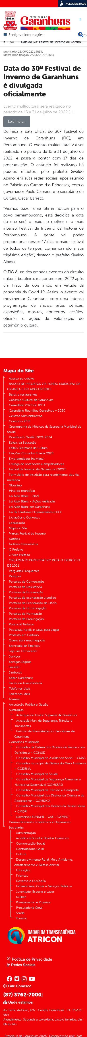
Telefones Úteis (19, 688)
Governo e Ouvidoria (31, 881)
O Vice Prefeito (19, 555)
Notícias (15, 42)
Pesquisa (15, 576)
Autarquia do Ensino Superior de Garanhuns (46, 715)
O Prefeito (16, 549)
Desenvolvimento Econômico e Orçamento (39, 822)
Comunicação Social (30, 843)
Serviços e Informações (26, 35)
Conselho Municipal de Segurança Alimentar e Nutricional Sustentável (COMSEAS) (47, 782)
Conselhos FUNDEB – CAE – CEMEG (42, 817)
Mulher (21, 897)
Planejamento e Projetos (33, 902)
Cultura (21, 854)
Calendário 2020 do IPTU (27, 405)
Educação (23, 870)
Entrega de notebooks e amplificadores (36, 464)
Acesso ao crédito (21, 378)
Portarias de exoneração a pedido (32, 597)
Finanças (22, 875)
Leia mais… (16, 122)
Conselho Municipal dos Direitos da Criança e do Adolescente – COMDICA (49, 798)
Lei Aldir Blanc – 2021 (24, 496)
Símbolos (15, 672)
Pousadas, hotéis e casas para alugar (34, 629)
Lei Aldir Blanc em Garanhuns (29, 506)
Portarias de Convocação (26, 581)
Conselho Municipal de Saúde (37, 774)
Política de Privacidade (31, 959)
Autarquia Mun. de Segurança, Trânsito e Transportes (43, 723)
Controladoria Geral (30, 849)
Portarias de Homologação (28, 608)
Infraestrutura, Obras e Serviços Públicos (44, 886)
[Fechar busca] (80, 34)
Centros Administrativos (25, 416)
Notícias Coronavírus (23, 544)
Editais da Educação (22, 442)
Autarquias (16, 710)
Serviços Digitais (20, 661)
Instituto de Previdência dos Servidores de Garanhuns (44, 734)
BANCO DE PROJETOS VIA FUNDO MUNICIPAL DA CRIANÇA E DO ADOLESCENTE (44, 386)
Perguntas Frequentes (24, 571)
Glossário (15, 485)
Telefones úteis (19, 694)
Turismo (14, 699)
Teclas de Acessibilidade (25, 683)
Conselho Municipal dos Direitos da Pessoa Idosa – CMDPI (49, 808)
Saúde (20, 913)
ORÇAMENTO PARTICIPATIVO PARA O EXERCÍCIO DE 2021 (43, 563)
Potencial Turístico (21, 624)
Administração (26, 833)
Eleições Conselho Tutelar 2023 (31, 453)
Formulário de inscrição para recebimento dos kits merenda (43, 477)
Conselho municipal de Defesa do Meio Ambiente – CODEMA (50, 766)
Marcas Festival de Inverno (27, 533)
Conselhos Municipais (24, 742)
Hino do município (22, 490)
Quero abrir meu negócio (27, 640)
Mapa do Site (18, 528)
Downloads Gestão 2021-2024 (30, 437)
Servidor (15, 667)
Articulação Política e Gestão (28, 704)
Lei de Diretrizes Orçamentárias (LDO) (35, 512)
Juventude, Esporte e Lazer (35, 891)
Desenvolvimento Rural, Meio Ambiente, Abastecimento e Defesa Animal (43, 862)
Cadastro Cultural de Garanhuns (31, 400)
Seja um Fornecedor (23, 651)
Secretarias (16, 827)
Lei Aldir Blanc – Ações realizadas (32, 501)
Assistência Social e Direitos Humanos (42, 838)
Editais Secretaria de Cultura (28, 448)
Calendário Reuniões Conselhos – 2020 (37, 410)
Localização (17, 523)
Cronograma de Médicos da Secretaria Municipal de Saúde (44, 429)
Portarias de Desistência (25, 587)
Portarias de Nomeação (25, 613)
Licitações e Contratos (24, 517)
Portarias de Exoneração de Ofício (33, 603)
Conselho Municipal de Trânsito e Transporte (47, 790)
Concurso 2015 (20, 421)
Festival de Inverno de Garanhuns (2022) (37, 469)
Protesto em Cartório (24, 635)
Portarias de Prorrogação (26, 619)
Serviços (15, 656)
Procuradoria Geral (29, 907)
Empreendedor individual (26, 458)
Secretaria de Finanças (24, 645)
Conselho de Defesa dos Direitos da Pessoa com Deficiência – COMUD (49, 750)
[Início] (4, 42)
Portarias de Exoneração (26, 592)
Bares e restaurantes (23, 394)
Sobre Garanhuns (21, 678)
